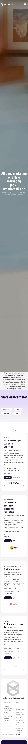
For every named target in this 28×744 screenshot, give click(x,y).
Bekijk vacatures (14, 200)
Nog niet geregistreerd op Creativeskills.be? (13, 698)
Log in (17, 734)
